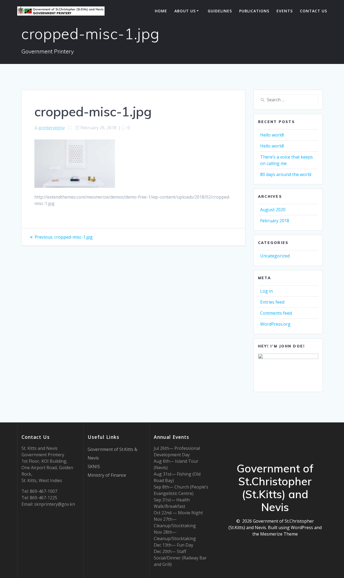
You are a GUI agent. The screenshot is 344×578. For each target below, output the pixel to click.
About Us (185, 10)
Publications (254, 10)
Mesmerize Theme (279, 534)
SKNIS (94, 466)
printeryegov (51, 128)
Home (161, 10)
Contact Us (313, 10)
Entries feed (272, 302)
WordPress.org (275, 324)
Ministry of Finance (107, 475)
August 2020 (272, 210)
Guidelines (220, 10)
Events (285, 10)
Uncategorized (275, 256)
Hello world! (272, 135)
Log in (266, 291)
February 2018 (274, 221)
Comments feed (276, 313)
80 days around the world (285, 174)
